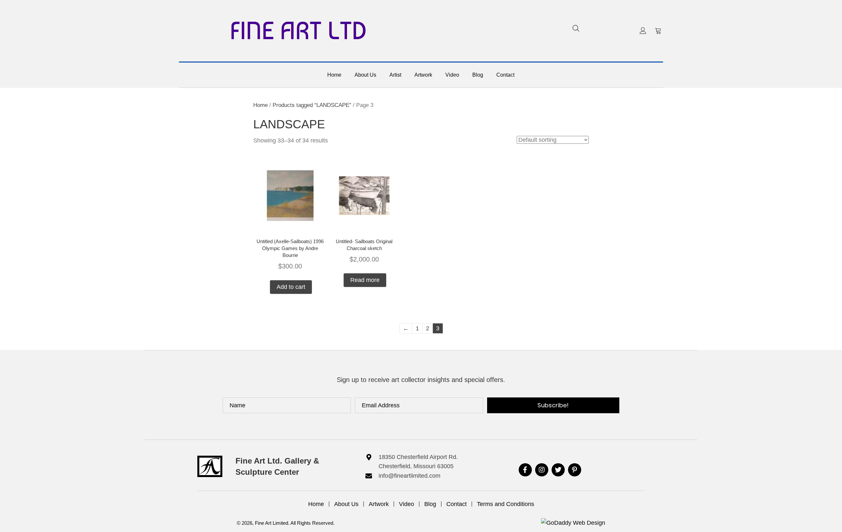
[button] (643, 31)
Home (260, 105)
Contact (456, 504)
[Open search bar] (576, 28)
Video (406, 504)
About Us (346, 504)
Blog (430, 504)
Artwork (379, 504)
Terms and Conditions (505, 504)
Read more (365, 280)
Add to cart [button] (291, 287)
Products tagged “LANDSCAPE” (312, 105)
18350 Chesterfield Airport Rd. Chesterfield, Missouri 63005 (418, 462)
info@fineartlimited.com (409, 475)
